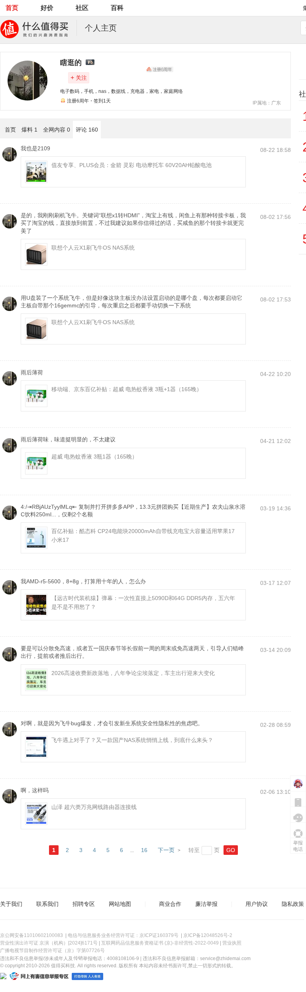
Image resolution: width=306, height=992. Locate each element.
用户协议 (256, 904)
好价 (47, 7)
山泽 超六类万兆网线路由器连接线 (94, 807)
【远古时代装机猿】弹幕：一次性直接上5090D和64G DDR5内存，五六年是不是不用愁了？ (143, 602)
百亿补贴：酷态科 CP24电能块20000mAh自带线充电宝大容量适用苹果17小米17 (143, 535)
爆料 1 (29, 129)
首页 (12, 7)
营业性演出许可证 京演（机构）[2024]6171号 (49, 943)
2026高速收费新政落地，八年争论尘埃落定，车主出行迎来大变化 (133, 673)
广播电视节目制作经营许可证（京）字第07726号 (52, 950)
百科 (117, 7)
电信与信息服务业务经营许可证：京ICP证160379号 (123, 935)
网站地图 (120, 904)
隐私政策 (293, 904)
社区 (82, 7)
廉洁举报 (206, 904)
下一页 (166, 850)
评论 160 (87, 129)
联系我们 (47, 904)
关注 (79, 77)
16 (144, 850)
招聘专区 (84, 904)
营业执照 (231, 943)
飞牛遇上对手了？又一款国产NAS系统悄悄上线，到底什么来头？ (132, 740)
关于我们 (11, 904)
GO (230, 850)
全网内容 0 (56, 129)
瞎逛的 (71, 63)
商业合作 (170, 904)
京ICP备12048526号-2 (207, 935)
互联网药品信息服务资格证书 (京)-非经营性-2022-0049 (160, 943)
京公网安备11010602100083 (31, 935)
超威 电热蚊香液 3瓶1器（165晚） (94, 456)
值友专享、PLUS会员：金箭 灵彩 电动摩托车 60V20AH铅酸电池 (131, 165)
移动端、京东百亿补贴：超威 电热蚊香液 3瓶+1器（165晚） (126, 389)
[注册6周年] (159, 69)
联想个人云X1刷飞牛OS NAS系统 (93, 247)
